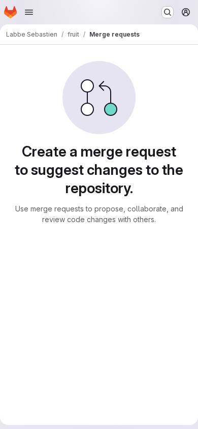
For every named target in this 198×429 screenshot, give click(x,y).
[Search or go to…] (167, 12)
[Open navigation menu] (29, 12)
